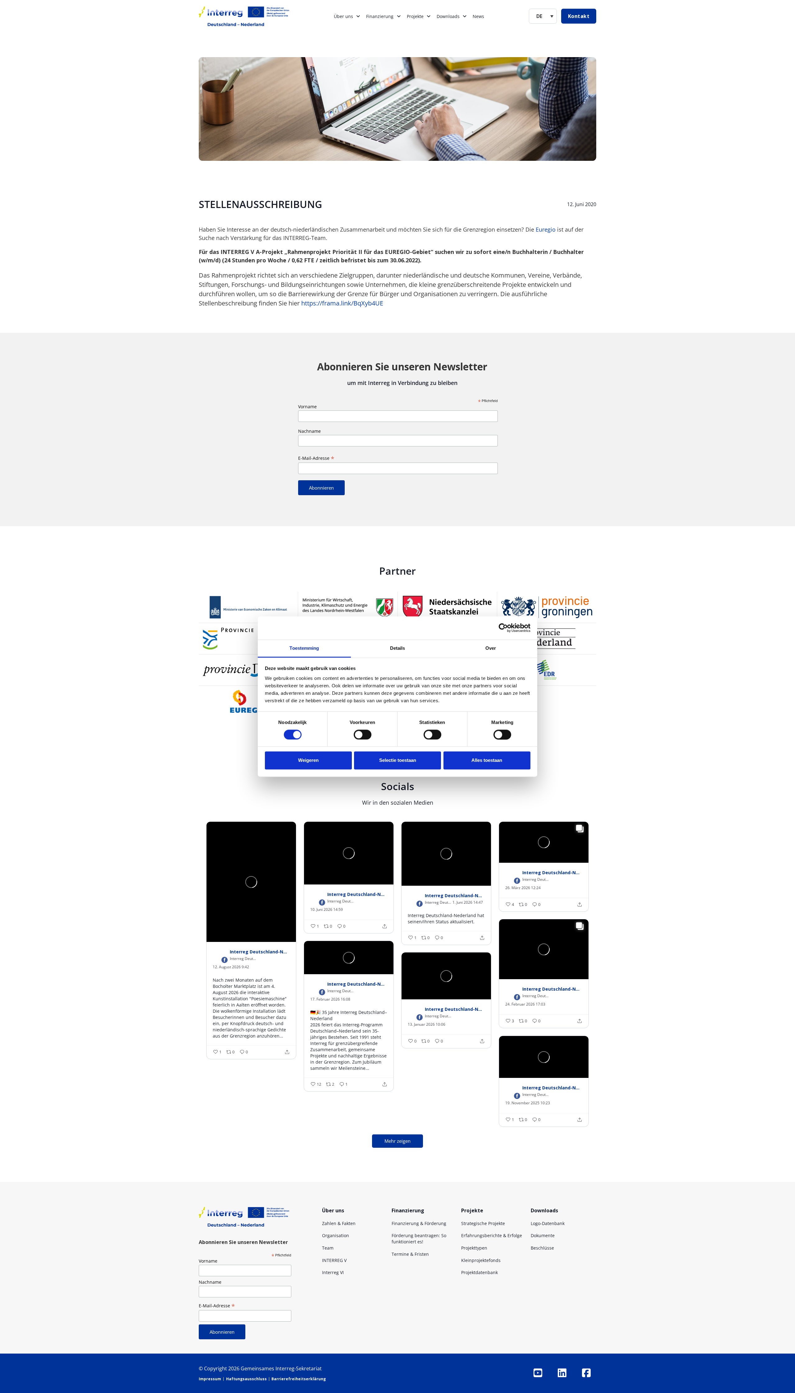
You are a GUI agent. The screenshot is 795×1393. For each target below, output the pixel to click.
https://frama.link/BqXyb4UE (342, 303)
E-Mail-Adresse (316, 458)
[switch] (362, 734)
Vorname (307, 406)
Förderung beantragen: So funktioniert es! (419, 1238)
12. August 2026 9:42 (231, 967)
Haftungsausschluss (246, 1379)
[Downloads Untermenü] (464, 16)
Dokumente (543, 1235)
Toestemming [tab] (304, 648)
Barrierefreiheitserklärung (298, 1379)
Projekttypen (474, 1248)
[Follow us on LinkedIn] (562, 1373)
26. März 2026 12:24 (523, 887)
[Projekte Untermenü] (428, 16)
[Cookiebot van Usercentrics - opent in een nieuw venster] (503, 627)
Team (328, 1248)
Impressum (210, 1379)
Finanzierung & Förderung (419, 1223)
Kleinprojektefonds (481, 1260)
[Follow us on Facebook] (586, 1373)
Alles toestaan (486, 760)
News (478, 16)
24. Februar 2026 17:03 (525, 1004)
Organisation (335, 1235)
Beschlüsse (542, 1248)
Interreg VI (333, 1272)
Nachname (309, 431)
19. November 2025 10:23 (527, 1103)
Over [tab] (490, 648)
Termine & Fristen (410, 1254)
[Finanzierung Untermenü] (399, 16)
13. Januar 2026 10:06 (426, 1024)
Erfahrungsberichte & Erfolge (491, 1235)
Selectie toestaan (397, 760)
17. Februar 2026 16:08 (330, 999)
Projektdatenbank (479, 1272)
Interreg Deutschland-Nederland (260, 951)
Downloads (448, 16)
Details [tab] (397, 648)
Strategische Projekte (483, 1223)
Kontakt (579, 16)
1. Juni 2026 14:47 (467, 902)
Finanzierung (379, 16)
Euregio (545, 229)
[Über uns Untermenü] (358, 16)
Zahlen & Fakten (339, 1223)
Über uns (343, 16)
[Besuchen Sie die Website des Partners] (248, 607)
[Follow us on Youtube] (538, 1373)
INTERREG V (334, 1260)
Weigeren (308, 760)
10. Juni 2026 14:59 (326, 909)
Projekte (415, 16)
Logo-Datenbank (548, 1223)
